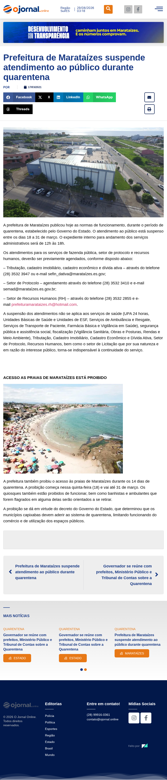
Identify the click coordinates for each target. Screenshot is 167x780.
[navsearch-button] (108, 9)
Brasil (49, 748)
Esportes (51, 729)
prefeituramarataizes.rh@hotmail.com (44, 304)
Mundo (50, 755)
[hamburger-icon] (159, 9)
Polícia (49, 716)
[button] (19, 97)
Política (50, 722)
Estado (50, 742)
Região (50, 735)
